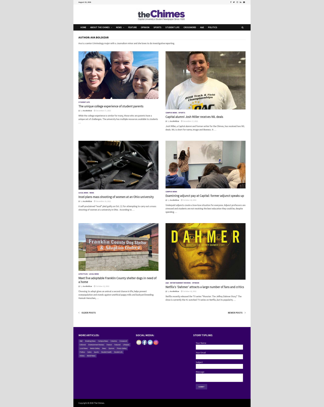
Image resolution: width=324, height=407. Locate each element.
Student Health (106, 352)
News (119, 27)
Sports (157, 27)
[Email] (244, 2)
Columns (114, 341)
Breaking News (90, 341)
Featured (117, 345)
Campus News (171, 113)
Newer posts (235, 312)
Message (200, 371)
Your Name (201, 342)
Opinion (145, 27)
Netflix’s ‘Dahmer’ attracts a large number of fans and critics (205, 287)
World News (91, 356)
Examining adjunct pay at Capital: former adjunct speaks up (205, 196)
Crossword (190, 27)
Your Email (201, 352)
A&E (202, 27)
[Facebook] (231, 2)
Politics (212, 27)
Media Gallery (95, 348)
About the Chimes (100, 27)
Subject (199, 362)
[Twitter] (234, 2)
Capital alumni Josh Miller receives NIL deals (194, 117)
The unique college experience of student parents (110, 106)
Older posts (89, 312)
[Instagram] (237, 2)
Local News (83, 193)
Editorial (83, 345)
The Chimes (99, 403)
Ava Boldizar (87, 110)
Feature (132, 27)
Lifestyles (83, 274)
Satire (89, 352)
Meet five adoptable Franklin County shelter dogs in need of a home (117, 280)
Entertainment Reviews (180, 283)
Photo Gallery (122, 348)
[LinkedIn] (240, 2)
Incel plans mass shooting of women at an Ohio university (116, 197)
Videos (82, 356)
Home (83, 27)
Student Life (172, 27)
